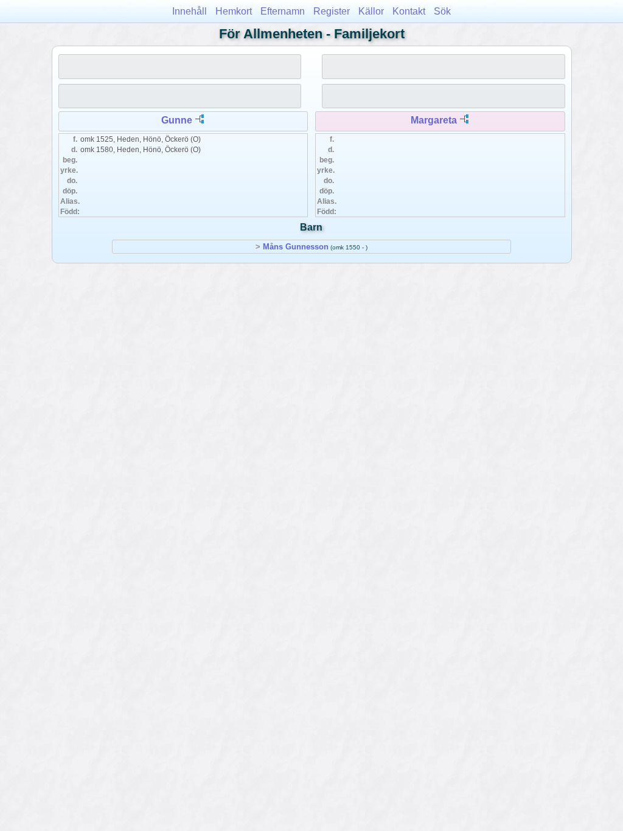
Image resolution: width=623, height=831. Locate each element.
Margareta (434, 120)
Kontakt (408, 11)
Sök (442, 11)
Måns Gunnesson (296, 246)
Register (331, 11)
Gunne (176, 120)
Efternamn (282, 11)
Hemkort (233, 11)
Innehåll (189, 11)
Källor (371, 11)
